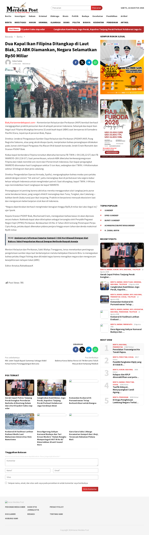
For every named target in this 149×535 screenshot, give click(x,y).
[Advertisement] (51, 312)
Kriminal (137, 282)
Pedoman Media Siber (15, 507)
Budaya (119, 295)
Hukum (116, 270)
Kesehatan (138, 309)
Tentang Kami (56, 514)
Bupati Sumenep (112, 220)
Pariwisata (127, 324)
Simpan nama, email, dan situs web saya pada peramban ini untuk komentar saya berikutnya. (48, 483)
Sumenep (109, 210)
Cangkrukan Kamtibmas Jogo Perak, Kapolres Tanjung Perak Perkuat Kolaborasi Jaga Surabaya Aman (86, 29)
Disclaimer (10, 514)
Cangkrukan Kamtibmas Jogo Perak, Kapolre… (124, 288)
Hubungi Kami (11, 518)
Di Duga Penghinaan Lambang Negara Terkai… (126, 401)
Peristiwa (123, 357)
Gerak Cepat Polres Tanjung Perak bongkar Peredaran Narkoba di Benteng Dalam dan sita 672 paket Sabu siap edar (18, 403)
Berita (103, 270)
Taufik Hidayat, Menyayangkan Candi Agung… (123, 390)
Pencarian (96, 8)
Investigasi (128, 282)
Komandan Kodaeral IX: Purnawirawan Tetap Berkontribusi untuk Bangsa (82, 400)
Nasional (128, 270)
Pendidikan (123, 312)
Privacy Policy (56, 507)
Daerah (109, 270)
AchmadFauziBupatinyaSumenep (120, 225)
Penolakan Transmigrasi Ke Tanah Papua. (126, 350)
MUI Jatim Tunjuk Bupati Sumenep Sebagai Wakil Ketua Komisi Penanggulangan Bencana (25, 360)
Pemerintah (115, 297)
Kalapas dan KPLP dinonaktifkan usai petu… (126, 375)
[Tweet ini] (82, 62)
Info (121, 270)
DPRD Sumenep (111, 215)
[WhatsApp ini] (95, 62)
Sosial (124, 297)
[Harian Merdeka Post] (22, 7)
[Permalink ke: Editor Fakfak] (8, 62)
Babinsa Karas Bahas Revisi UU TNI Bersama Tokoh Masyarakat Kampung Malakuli (76, 360)
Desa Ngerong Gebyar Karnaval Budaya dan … (126, 330)
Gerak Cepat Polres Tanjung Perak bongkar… (117, 275)
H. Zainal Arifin (112, 230)
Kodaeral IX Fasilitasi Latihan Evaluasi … (124, 318)
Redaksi (31, 514)
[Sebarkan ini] (76, 62)
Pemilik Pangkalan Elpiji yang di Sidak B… (127, 363)
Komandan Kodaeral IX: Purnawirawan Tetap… (122, 303)
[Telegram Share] (89, 62)
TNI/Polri (136, 270)
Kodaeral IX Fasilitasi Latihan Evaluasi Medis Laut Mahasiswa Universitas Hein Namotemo (19, 435)
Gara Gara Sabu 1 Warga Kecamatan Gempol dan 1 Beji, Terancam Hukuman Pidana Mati (83, 435)
